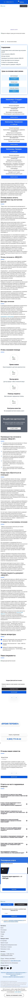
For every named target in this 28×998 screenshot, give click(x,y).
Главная (2, 41)
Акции (2, 936)
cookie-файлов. (18, 991)
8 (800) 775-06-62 (14, 739)
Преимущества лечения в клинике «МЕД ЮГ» (12, 58)
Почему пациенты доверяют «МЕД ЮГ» (11, 64)
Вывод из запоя (5, 938)
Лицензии (3, 931)
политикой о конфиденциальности (16, 920)
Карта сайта (13, 975)
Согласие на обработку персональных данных (13, 976)
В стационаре (4, 940)
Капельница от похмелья (6, 946)
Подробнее (14, 889)
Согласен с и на (15, 921)
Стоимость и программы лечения (9, 62)
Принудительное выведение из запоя (9, 944)
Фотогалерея (3, 929)
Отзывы (2, 934)
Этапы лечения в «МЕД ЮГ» (8, 54)
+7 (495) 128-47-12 (9, 2)
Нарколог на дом (4, 942)
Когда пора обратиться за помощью (10, 60)
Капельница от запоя (5, 949)
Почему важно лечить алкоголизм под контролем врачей (13, 51)
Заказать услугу (14, 29)
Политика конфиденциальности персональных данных (13, 972)
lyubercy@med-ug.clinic (16, 960)
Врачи (2, 927)
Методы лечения (5, 56)
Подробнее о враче (14, 689)
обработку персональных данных (11, 921)
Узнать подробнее (14, 734)
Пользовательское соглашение (13, 974)
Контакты (3, 925)
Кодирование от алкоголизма (7, 316)
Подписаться (14, 916)
